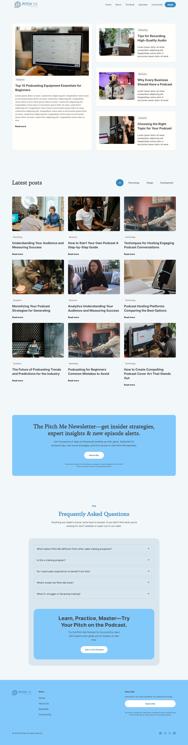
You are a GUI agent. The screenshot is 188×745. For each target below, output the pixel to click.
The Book (130, 4)
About (118, 4)
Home (108, 4)
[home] (26, 5)
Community (157, 4)
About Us (44, 703)
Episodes (143, 4)
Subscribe (94, 455)
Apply (170, 4)
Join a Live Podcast (94, 649)
